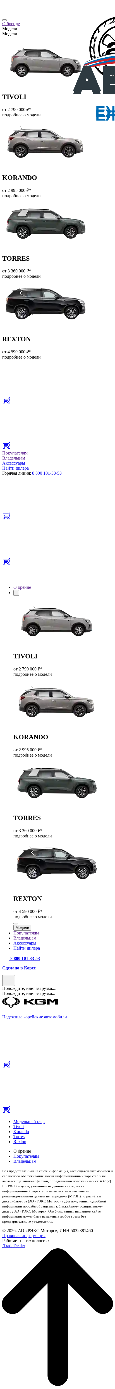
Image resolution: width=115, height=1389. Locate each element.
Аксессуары (13, 463)
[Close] (4, 20)
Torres (19, 1136)
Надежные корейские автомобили (34, 1016)
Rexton (19, 1141)
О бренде (11, 23)
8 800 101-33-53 (47, 473)
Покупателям (15, 453)
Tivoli (18, 1126)
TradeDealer (13, 1245)
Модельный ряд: (29, 1121)
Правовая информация (23, 1235)
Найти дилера (15, 468)
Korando (21, 1131)
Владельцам (13, 458)
